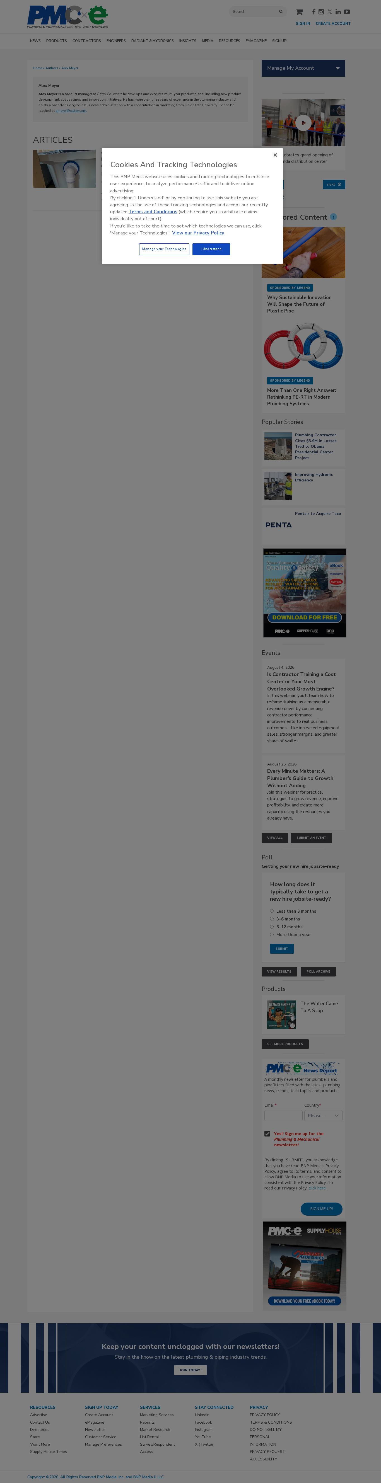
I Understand (211, 249)
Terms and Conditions (153, 212)
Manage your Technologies (164, 249)
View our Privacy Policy (198, 233)
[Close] (275, 155)
